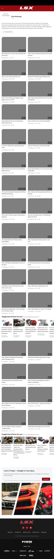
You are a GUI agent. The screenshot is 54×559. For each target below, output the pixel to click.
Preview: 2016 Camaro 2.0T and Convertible (39, 145)
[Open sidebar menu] (2, 8)
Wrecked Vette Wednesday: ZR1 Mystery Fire (39, 76)
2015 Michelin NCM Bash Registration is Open (39, 357)
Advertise (43, 532)
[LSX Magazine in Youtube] (30, 527)
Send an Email (8, 31)
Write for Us (35, 532)
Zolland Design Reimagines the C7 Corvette (39, 426)
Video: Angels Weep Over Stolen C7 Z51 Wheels (39, 309)
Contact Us (18, 532)
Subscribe (46, 479)
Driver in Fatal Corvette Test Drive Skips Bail (39, 121)
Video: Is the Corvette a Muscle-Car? (11, 76)
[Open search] (51, 8)
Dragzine (17, 336)
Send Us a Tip (26, 532)
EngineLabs (5, 336)
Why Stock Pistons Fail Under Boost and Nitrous (30, 447)
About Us (10, 532)
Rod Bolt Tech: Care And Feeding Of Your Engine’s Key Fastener (43, 329)
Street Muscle (42, 334)
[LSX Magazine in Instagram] (23, 527)
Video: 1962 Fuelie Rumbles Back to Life (38, 286)
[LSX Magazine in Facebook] (27, 527)
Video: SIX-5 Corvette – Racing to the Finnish (39, 403)
